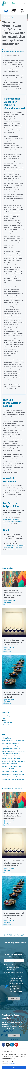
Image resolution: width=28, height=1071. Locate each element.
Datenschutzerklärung (11, 1063)
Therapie (15, 774)
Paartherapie (8, 651)
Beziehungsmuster (7, 746)
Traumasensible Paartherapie (11, 779)
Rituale (23, 769)
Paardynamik (14, 763)
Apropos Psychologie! (7, 743)
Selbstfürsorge (17, 771)
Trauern (14, 777)
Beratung (16, 743)
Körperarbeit (5, 761)
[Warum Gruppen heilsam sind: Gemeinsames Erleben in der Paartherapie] (14, 672)
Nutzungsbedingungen (15, 993)
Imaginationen (13, 756)
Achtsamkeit (10, 740)
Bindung (15, 746)
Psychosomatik (6, 769)
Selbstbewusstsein (7, 771)
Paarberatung (20, 761)
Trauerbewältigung (6, 777)
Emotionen (5, 751)
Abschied (4, 740)
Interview (10, 758)
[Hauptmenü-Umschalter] (24, 3)
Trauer (23, 774)
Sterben (10, 774)
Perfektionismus (16, 766)
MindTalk (12, 761)
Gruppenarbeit (15, 753)
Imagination (5, 756)
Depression (5, 749)
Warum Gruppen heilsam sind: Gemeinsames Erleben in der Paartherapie (14, 694)
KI (20, 758)
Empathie (11, 751)
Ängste (22, 779)
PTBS (12, 769)
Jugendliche (16, 758)
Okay (14, 1067)
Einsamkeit (12, 749)
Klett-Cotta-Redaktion (10, 600)
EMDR (18, 749)
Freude (16, 751)
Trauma (18, 777)
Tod (19, 774)
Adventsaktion (19, 740)
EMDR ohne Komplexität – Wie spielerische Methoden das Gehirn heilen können (14, 642)
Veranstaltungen (8, 604)
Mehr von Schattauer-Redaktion (12, 789)
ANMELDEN (14, 998)
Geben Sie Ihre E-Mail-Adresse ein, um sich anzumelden (13, 956)
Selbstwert (5, 774)
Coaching (22, 746)
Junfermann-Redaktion (10, 647)
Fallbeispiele (20, 51)
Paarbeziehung (6, 763)
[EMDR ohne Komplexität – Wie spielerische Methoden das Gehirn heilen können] (14, 622)
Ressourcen (17, 769)
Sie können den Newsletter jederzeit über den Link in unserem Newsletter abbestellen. (13, 973)
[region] (14, 1060)
